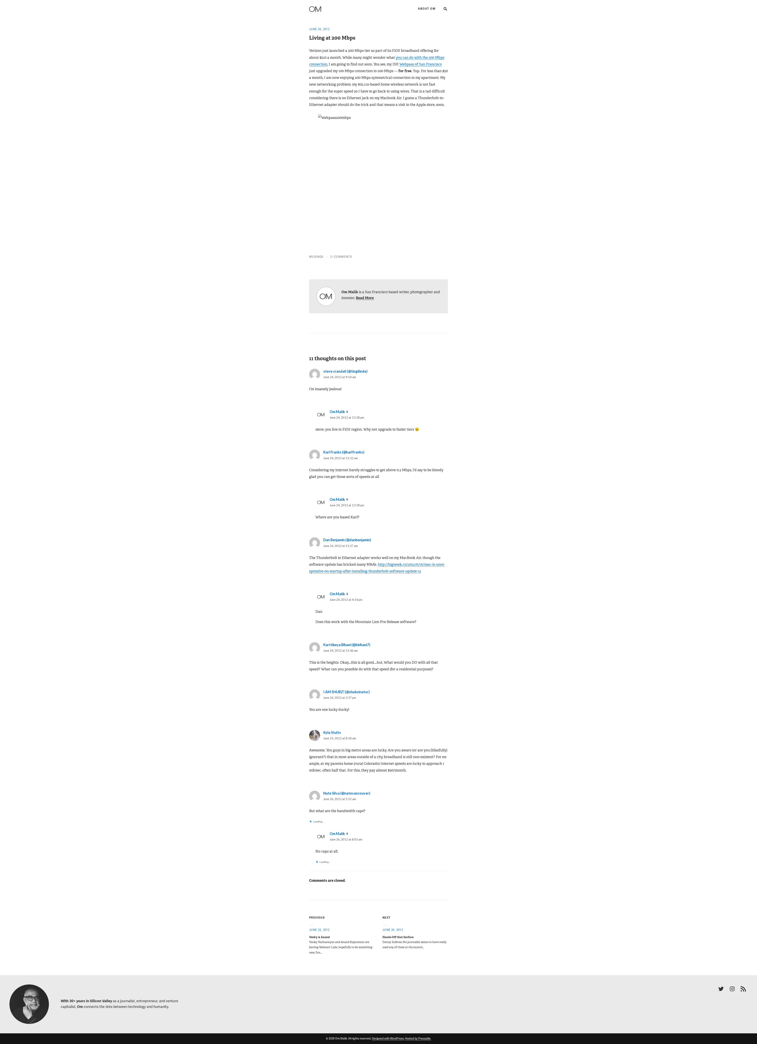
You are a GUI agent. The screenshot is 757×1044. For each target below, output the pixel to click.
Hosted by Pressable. (418, 1038)
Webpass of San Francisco (420, 64)
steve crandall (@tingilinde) (345, 371)
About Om (426, 8)
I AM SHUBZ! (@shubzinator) (346, 692)
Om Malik (337, 412)
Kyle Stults (332, 732)
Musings (316, 256)
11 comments (341, 256)
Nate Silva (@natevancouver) (346, 793)
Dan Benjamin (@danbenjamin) (347, 540)
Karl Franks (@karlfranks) (343, 452)
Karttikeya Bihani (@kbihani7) (346, 645)
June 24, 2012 (319, 29)
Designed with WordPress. (388, 1038)
